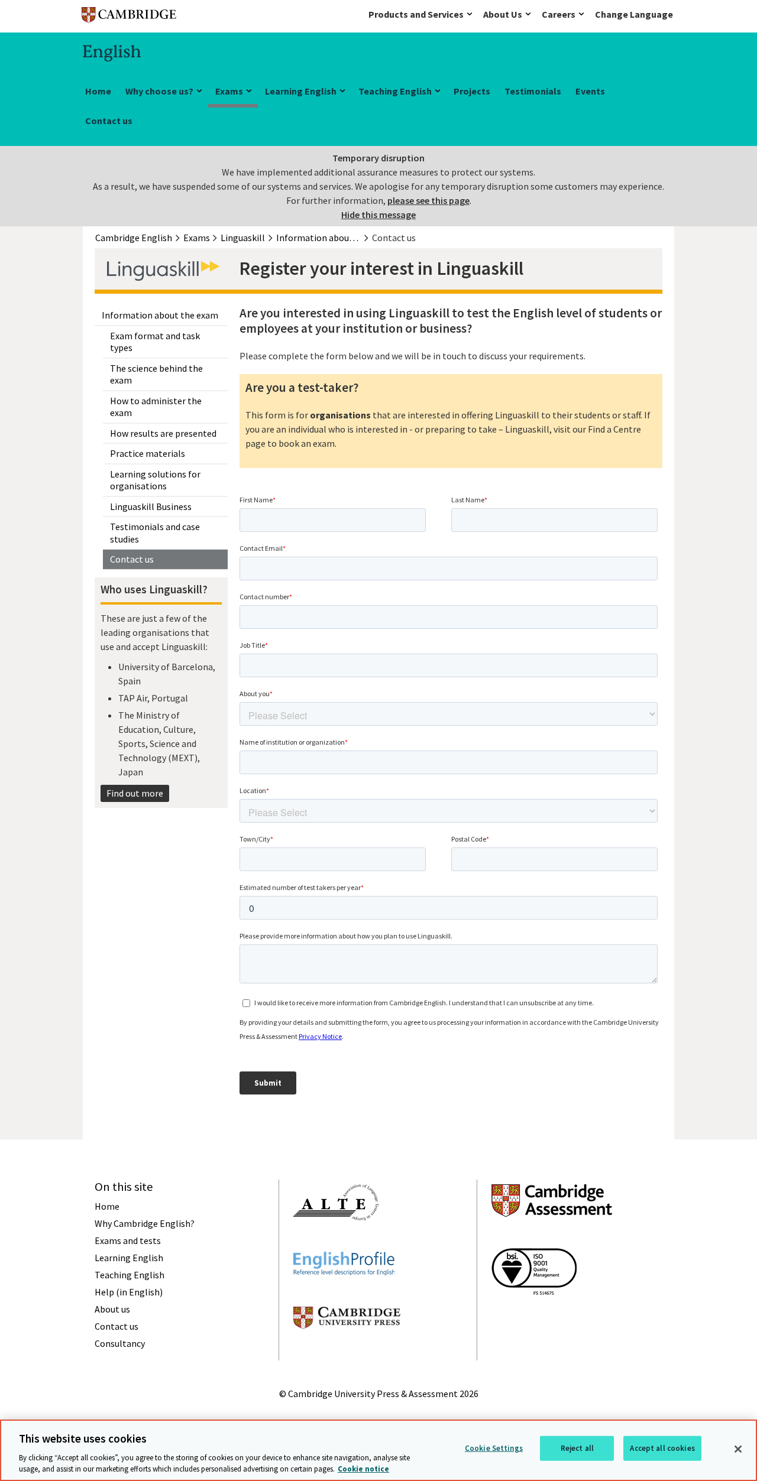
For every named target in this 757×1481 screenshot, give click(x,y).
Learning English (301, 91)
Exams (229, 91)
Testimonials (532, 91)
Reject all (577, 1448)
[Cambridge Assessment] (551, 1238)
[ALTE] (335, 1242)
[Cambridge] (129, 17)
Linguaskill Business (151, 506)
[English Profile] (343, 1297)
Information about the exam (160, 315)
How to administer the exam (156, 407)
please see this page (428, 200)
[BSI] (534, 1316)
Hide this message (378, 214)
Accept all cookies (662, 1448)
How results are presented (163, 433)
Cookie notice (363, 1469)
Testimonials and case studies (155, 533)
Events (590, 91)
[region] (378, 1450)
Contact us (108, 120)
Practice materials (147, 453)
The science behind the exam (156, 374)
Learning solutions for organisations (155, 480)
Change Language (634, 14)
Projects (472, 91)
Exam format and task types (155, 342)
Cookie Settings (494, 1448)
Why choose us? (159, 91)
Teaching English (395, 91)
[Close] (738, 1449)
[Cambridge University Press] (346, 1350)
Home (98, 91)
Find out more (134, 793)
